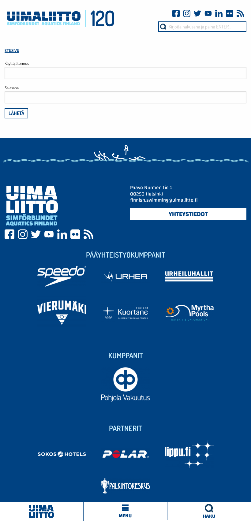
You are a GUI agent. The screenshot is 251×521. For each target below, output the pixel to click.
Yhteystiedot (188, 213)
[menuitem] (209, 511)
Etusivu (12, 50)
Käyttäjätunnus (17, 63)
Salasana (12, 87)
